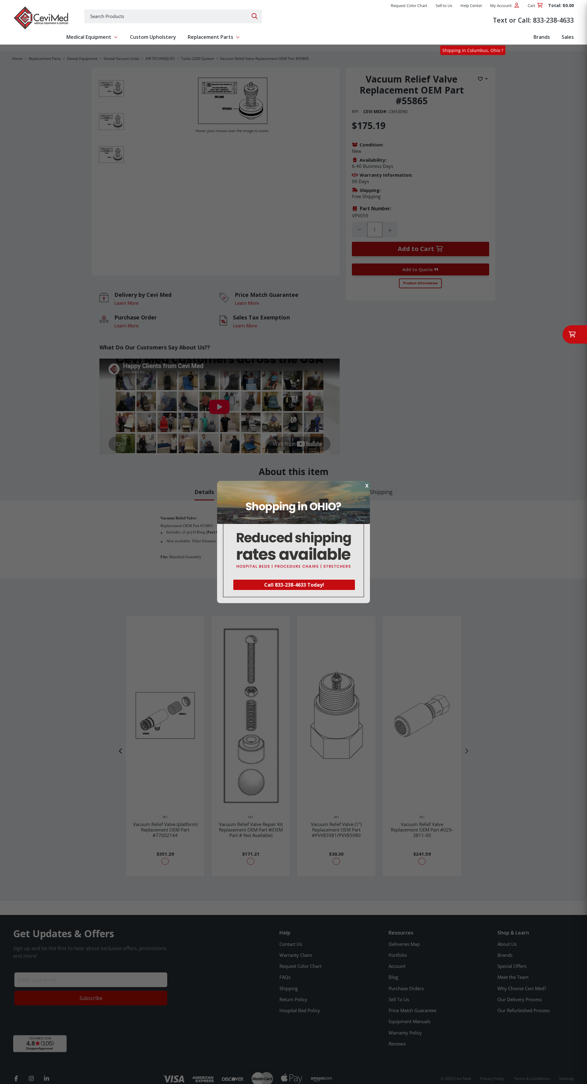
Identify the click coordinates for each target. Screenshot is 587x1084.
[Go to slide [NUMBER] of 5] (120, 751)
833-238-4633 (553, 20)
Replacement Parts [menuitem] (210, 37)
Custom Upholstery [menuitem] (153, 37)
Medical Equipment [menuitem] (88, 37)
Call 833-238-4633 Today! (294, 584)
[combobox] (173, 16)
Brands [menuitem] (541, 37)
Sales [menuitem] (568, 37)
